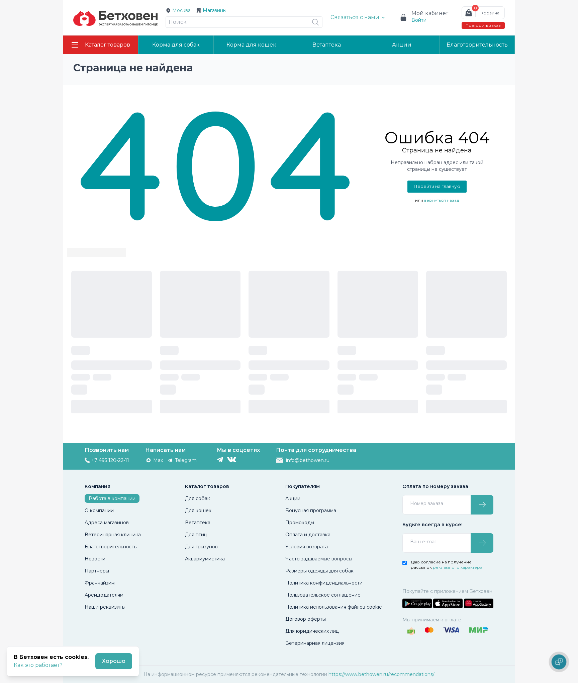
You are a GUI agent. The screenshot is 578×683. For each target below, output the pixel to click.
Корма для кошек (251, 45)
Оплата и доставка (307, 535)
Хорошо (113, 661)
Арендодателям (104, 595)
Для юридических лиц (312, 631)
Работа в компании (112, 498)
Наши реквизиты (105, 607)
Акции (401, 45)
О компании (99, 510)
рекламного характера (457, 567)
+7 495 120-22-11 (110, 460)
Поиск (178, 22)
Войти (418, 20)
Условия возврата (306, 547)
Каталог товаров (107, 45)
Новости (95, 559)
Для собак (197, 498)
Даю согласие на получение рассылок (446, 564)
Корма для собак (176, 45)
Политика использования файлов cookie (333, 607)
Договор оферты (305, 619)
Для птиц (196, 535)
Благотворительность (477, 45)
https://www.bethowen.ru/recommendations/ (381, 674)
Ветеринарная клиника (113, 535)
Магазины (214, 10)
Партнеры (97, 571)
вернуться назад (441, 200)
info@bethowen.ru (307, 460)
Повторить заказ (483, 25)
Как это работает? (38, 665)
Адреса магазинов (107, 523)
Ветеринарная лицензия (315, 643)
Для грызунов (201, 547)
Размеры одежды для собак (319, 571)
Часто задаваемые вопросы (318, 559)
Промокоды (299, 523)
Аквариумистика (205, 559)
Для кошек (198, 510)
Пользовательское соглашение (323, 595)
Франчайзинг (100, 583)
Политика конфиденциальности (324, 583)
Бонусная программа (310, 510)
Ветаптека (326, 45)
